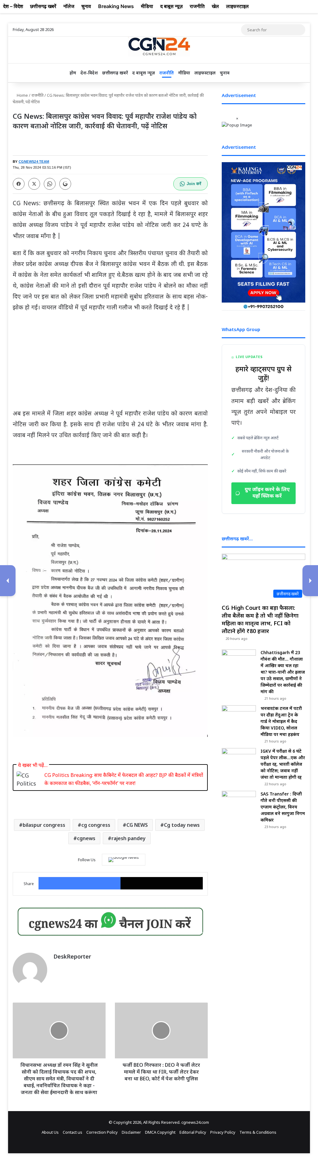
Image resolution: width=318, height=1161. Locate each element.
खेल (215, 6)
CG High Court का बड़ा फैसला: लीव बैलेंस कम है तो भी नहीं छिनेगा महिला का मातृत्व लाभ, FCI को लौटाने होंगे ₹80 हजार (260, 619)
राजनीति (166, 73)
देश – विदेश (13, 6)
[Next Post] (310, 580)
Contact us (72, 1132)
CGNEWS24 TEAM (34, 161)
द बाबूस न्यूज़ (143, 73)
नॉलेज (68, 6)
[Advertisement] (110, 363)
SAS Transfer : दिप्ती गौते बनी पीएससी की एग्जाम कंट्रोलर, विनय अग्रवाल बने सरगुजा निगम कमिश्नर (283, 807)
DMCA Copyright (160, 1132)
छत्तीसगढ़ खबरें (115, 73)
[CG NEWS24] (159, 46)
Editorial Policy (192, 1132)
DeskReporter (72, 956)
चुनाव (224, 73)
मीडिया (184, 73)
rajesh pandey (128, 838)
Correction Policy (102, 1132)
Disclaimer (131, 1132)
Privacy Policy (222, 1132)
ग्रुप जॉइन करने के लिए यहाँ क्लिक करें (267, 493)
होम (73, 73)
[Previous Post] (8, 580)
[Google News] (123, 860)
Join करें (194, 183)
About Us (50, 1132)
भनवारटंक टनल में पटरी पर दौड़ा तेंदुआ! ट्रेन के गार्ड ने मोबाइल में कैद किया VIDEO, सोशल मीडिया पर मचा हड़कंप (281, 721)
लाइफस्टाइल (205, 73)
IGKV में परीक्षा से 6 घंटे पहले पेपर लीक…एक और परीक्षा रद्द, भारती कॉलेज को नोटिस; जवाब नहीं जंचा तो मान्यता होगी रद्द (283, 764)
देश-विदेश (89, 73)
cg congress (95, 825)
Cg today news (182, 825)
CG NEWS (137, 825)
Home (22, 95)
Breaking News (116, 6)
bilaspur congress (44, 825)
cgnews (86, 838)
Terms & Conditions (257, 1132)
